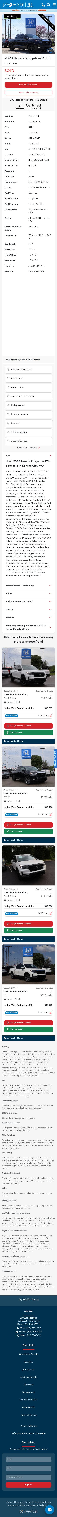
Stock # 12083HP (11, 691)
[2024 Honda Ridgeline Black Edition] (28, 668)
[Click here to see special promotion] (28, 10)
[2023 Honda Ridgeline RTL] (28, 964)
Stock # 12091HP (11, 790)
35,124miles (47, 995)
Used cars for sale (28, 1377)
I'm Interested (16, 732)
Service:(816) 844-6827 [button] (30, 1332)
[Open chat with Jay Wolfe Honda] (49, 1509)
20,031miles (47, 698)
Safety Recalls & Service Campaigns (28, 1433)
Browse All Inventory (28, 85)
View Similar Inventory (28, 92)
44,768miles (47, 797)
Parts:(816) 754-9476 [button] (30, 1335)
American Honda (29, 1426)
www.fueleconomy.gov (21, 1096)
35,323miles (47, 896)
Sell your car (28, 1370)
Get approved (28, 1392)
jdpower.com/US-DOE (29, 1290)
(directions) (33, 1076)
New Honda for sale (28, 1354)
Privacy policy (28, 1407)
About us (28, 1362)
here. (28, 1208)
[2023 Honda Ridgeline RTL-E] (28, 766)
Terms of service (28, 1415)
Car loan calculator (28, 1400)
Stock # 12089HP (11, 988)
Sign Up (28, 1485)
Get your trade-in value (20, 726)
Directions (28, 1385)
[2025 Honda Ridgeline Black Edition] (28, 865)
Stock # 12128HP (11, 889)
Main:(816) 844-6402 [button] (30, 1328)
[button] (43, 5)
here (46, 1206)
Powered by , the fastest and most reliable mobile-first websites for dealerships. (28, 1504)
